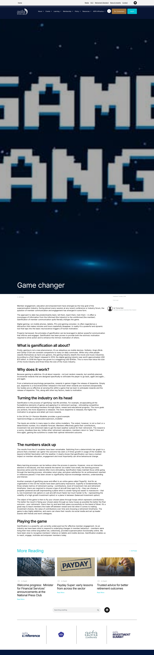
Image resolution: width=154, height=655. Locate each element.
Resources (86, 11)
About (40, 11)
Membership (67, 11)
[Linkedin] (135, 2)
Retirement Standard (102, 3)
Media (87, 3)
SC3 (91, 3)
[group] (31, 635)
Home (20, 3)
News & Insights (115, 3)
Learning (56, 11)
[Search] (98, 610)
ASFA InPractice (98, 11)
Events (48, 11)
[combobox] (76, 610)
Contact (125, 3)
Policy (77, 11)
